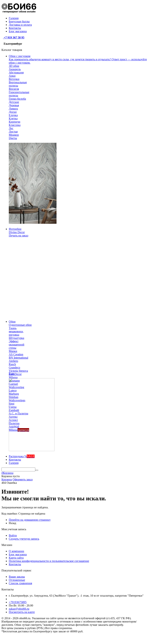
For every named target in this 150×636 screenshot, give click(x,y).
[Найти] (36, 470)
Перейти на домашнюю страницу (30, 519)
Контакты (15, 28)
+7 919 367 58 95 (13, 37)
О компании (16, 551)
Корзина (6, 479)
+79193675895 (18, 602)
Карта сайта (16, 557)
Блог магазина (18, 31)
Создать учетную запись (24, 538)
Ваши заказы (17, 576)
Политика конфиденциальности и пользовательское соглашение (49, 561)
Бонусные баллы (19, 21)
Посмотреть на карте (22, 612)
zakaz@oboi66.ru (19, 608)
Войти (13, 535)
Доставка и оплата (20, 24)
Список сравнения (20, 583)
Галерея (13, 18)
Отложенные (17, 579)
